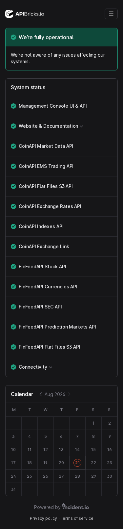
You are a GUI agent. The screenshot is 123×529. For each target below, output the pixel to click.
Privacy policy (43, 518)
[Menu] (111, 14)
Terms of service (77, 518)
